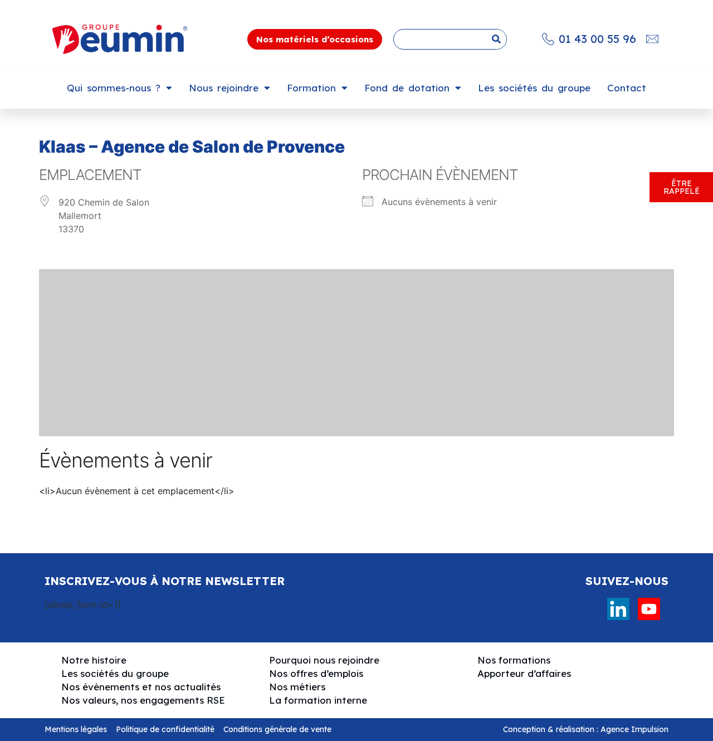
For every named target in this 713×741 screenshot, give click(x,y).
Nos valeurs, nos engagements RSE (143, 700)
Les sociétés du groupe (534, 88)
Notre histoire (93, 660)
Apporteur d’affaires (524, 673)
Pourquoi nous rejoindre (324, 660)
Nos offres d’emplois (316, 673)
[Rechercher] (496, 39)
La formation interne (318, 700)
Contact (626, 88)
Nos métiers (297, 687)
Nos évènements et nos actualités (141, 687)
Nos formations (513, 660)
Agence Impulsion (634, 729)
